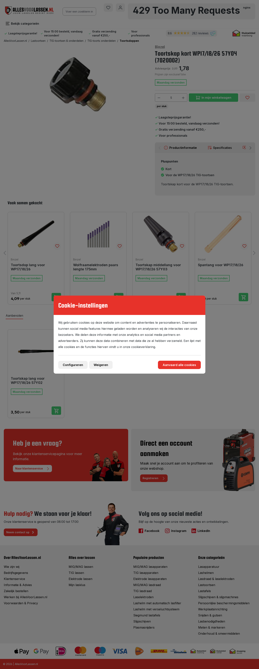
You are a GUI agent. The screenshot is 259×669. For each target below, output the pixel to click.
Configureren (73, 365)
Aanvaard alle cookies (179, 365)
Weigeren (101, 365)
